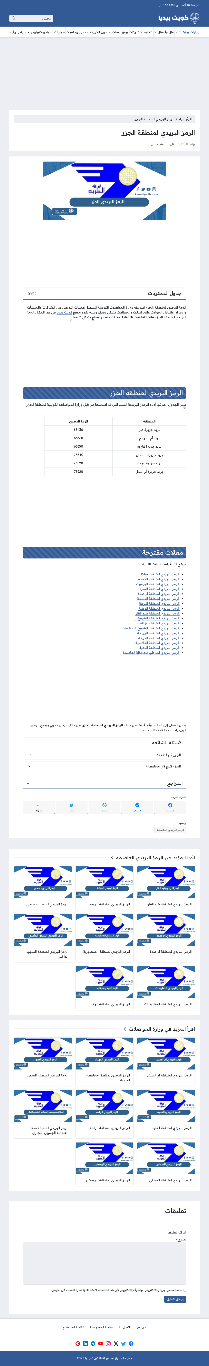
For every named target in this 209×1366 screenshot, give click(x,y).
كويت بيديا (64, 312)
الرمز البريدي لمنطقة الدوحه (158, 638)
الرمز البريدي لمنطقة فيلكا (160, 574)
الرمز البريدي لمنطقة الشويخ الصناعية (152, 628)
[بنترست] (77, 1343)
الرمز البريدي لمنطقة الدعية (159, 648)
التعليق (181, 1240)
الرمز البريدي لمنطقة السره (159, 589)
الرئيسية (185, 119)
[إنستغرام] (108, 1343)
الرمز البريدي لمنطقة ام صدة (159, 594)
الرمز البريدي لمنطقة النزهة (159, 603)
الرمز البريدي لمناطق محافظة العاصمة (151, 652)
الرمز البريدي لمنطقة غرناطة (158, 623)
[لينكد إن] (85, 1343)
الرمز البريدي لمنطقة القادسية (157, 643)
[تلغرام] (93, 1343)
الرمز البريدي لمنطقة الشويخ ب (156, 618)
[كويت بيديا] (179, 18)
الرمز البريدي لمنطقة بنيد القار (157, 613)
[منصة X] (116, 1343)
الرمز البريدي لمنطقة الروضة (158, 633)
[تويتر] (123, 1343)
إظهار (32, 293)
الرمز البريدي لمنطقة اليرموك (158, 584)
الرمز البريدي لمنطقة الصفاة (159, 579)
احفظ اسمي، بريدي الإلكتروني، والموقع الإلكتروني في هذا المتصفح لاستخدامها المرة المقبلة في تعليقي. (116, 1290)
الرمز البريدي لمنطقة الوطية (159, 608)
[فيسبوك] (131, 1343)
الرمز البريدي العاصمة (170, 830)
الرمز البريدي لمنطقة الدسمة (158, 599)
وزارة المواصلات (146, 1029)
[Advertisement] (104, 70)
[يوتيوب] (100, 1343)
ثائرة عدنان (176, 144)
